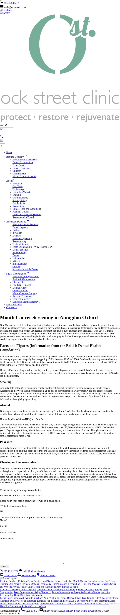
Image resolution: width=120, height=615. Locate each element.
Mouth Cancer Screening (85, 581)
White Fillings (70, 589)
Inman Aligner (66, 592)
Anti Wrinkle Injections (54, 598)
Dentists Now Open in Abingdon (22, 603)
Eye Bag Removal (79, 600)
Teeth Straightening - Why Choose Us (32, 592)
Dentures (41, 589)
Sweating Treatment (99, 600)
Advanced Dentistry (10, 589)
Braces (55, 592)
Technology (45, 584)
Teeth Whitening (54, 589)
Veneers (82, 589)
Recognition (74, 584)
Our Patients (15, 584)
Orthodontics (36, 595)
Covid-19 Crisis (38, 606)
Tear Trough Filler (91, 598)
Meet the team (26, 575)
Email (3, 526)
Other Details (7, 538)
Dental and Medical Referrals (95, 584)
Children (22, 581)
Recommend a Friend (67, 586)
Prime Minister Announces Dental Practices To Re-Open (67, 603)
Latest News (8, 575)
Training (4, 584)
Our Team (110, 581)
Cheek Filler (106, 598)
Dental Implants (28, 589)
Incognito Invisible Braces (87, 592)
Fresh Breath (33, 581)
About (101, 581)
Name (3, 520)
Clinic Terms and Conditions (42, 586)
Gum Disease (47, 581)
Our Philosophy (59, 584)
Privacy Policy (19, 586)
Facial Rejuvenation (10, 598)
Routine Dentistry (9, 581)
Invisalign (105, 592)
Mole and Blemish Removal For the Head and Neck (44, 600)
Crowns (90, 589)
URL (2, 511)
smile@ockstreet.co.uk (15, 7)
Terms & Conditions (91, 610)
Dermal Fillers (74, 598)
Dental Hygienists (63, 581)
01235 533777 (11, 3)
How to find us (45, 575)
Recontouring (6, 595)
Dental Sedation (22, 595)
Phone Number (8, 532)
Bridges (98, 589)
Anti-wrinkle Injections (31, 598)
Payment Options (30, 584)
